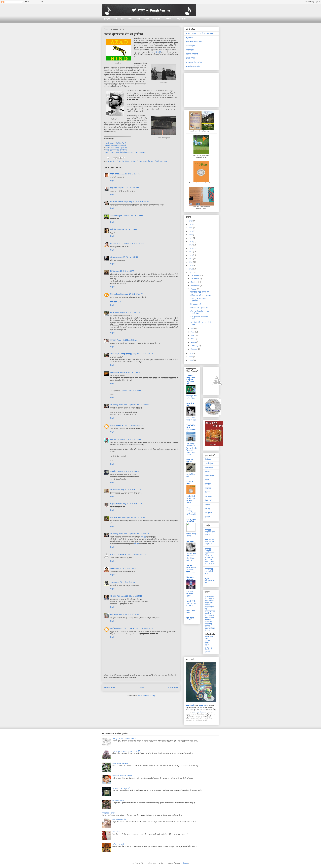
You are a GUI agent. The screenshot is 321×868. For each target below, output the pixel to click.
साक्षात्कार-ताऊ (209, 476)
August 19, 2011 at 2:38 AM (134, 243)
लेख (115, 19)
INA (123, 161)
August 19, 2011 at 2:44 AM (127, 257)
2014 (191, 262)
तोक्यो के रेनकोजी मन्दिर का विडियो (115, 145)
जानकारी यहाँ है (156, 52)
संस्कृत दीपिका (209, 600)
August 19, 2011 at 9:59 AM (138, 405)
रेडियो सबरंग (208, 500)
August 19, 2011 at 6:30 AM (127, 340)
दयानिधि (207, 641)
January (194, 349)
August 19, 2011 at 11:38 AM (130, 439)
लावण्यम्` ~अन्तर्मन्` (208, 550)
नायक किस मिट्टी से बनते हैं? (199, 292)
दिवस (112, 271)
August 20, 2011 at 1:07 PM (129, 614)
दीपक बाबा (113, 257)
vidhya (112, 568)
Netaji (127, 161)
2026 (191, 221)
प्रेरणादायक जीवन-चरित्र (194, 62)
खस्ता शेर (156, 19)
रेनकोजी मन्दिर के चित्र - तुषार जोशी (116, 148)
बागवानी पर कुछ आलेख (193, 66)
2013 (191, 265)
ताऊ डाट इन (209, 539)
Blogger (185, 863)
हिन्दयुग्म (207, 517)
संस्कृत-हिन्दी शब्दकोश (209, 604)
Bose (119, 161)
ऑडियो (146, 19)
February (194, 346)
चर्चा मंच (143, 537)
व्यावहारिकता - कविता (108, 813)
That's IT (169, 19)
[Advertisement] (201, 89)
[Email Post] (108, 158)
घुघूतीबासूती (209, 569)
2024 (191, 228)
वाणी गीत (113, 229)
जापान (152, 161)
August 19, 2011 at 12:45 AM (128, 188)
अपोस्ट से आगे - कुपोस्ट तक (199, 308)
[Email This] (114, 158)
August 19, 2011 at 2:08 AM (126, 229)
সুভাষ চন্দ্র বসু (164, 161)
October (194, 282)
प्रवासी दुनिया (209, 463)
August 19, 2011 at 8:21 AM (131, 391)
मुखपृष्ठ (107, 19)
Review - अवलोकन (190, 578)
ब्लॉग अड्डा (208, 472)
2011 (191, 272)
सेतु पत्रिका (189, 37)
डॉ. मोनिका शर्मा (115, 490)
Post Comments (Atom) (146, 696)
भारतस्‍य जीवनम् (210, 628)
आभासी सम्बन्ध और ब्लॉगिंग (120, 763)
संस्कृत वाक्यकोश (210, 611)
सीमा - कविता (116, 832)
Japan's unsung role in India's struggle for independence (125, 152)
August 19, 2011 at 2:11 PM (135, 517)
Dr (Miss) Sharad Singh (119, 202)
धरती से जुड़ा (209, 636)
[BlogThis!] (116, 158)
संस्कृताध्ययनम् (209, 598)
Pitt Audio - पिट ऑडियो (191, 520)
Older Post (173, 687)
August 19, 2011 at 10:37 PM (138, 534)
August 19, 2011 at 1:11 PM (133, 504)
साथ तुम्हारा (208, 513)
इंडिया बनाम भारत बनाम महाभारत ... (123, 776)
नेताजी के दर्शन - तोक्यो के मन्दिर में (115, 143)
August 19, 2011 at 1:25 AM (139, 202)
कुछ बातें (207, 651)
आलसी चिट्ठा (209, 467)
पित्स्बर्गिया (208, 484)
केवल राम (113, 340)
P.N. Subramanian (117, 554)
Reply (112, 180)
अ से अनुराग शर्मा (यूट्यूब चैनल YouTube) (199, 33)
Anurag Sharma (199, 712)
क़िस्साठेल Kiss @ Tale (194, 42)
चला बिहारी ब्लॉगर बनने (117, 517)
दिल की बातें (208, 649)
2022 (191, 235)
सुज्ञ (111, 582)
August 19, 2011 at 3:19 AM (124, 271)
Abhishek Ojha (116, 216)
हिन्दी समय (208, 459)
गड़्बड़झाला (208, 496)
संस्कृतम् (207, 630)
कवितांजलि (208, 488)
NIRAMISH (190, 541)
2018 (191, 248)
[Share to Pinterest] (123, 158)
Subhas (139, 161)
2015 (191, 259)
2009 (191, 357)
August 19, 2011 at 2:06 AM (133, 216)
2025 (191, 224)
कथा (138, 19)
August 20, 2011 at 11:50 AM (124, 582)
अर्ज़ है (207, 645)
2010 (191, 353)
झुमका (206, 643)
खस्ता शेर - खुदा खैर (190, 461)
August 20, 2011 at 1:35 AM (126, 568)
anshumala (114, 372)
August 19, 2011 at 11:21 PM (135, 554)
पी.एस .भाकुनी (114, 312)
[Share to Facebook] (121, 158)
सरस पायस (208, 647)
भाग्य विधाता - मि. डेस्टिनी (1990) (190, 594)
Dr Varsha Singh (116, 243)
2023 (191, 231)
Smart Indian (189, 509)
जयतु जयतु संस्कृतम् (208, 625)
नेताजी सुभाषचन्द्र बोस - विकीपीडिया (116, 150)
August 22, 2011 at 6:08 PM (143, 628)
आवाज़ (207, 480)
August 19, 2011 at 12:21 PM (131, 490)
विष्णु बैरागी (113, 188)
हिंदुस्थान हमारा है (195, 304)
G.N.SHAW (114, 614)
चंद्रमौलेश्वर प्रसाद (116, 504)
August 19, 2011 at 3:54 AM (133, 294)
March (193, 342)
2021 (191, 238)
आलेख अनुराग (190, 46)
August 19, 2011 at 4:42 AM (130, 312)
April (193, 339)
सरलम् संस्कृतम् (209, 596)
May (193, 335)
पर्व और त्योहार (190, 58)
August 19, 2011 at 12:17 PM (128, 471)
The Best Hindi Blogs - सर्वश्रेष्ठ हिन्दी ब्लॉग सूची (191, 379)
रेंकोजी (157, 161)
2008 (191, 360)
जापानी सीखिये (191, 601)
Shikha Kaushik (116, 294)
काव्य (123, 19)
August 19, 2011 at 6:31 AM (143, 354)
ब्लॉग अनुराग (189, 50)
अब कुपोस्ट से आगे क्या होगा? (121, 788)
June (193, 332)
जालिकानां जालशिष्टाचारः (209, 621)
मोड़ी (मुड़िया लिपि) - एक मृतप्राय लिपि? (124, 739)
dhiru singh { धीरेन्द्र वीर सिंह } (121, 354)
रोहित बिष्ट (113, 471)
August (194, 289)
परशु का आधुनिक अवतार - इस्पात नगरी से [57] (126, 751)
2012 (191, 269)
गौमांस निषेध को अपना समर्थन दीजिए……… (191, 570)
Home (141, 687)
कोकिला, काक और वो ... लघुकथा (200, 295)
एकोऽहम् (208, 530)
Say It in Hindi (189, 483)
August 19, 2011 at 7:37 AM (130, 372)
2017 (191, 252)
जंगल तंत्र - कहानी (118, 801)
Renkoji (133, 161)
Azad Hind (112, 161)
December (195, 275)
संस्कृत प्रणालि (209, 615)
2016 (191, 255)
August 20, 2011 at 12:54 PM (131, 596)
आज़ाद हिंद (146, 161)
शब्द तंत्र (207, 509)
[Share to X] (118, 158)
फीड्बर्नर (207, 492)
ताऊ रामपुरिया (114, 439)
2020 (191, 241)
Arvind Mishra (115, 425)
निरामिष (189, 565)
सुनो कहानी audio (190, 619)
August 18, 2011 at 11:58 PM (129, 174)
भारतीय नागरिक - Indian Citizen (121, 628)
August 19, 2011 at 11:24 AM (132, 425)
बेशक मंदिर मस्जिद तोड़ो (119, 819)
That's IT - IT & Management (191, 428)
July (192, 328)
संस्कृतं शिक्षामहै (209, 617)
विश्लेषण (207, 504)
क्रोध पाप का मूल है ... (119, 844)
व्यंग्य (130, 19)
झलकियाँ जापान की (192, 54)
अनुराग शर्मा (182, 19)
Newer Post (109, 687)
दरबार (206, 639)
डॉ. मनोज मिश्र (115, 596)
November (195, 279)
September (195, 286)
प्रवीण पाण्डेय (114, 174)
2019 (191, 245)
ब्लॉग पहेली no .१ (115, 302)
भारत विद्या (208, 613)
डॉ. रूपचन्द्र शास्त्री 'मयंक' (119, 405)
